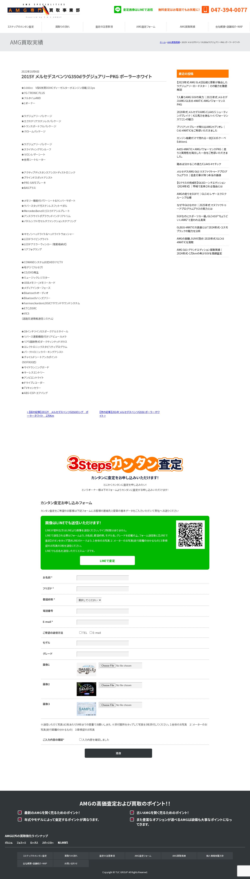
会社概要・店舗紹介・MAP (229, 26)
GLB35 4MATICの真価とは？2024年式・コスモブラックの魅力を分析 (202, 229)
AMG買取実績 (187, 26)
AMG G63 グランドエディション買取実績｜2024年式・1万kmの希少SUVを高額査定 (200, 251)
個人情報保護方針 (215, 855)
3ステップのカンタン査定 (21, 26)
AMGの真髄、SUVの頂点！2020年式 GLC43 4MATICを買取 (200, 240)
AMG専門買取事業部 (44, 11)
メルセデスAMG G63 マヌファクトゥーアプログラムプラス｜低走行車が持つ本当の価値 (202, 173)
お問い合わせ (70, 863)
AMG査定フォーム (145, 26)
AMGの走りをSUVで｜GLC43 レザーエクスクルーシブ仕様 (201, 195)
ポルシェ (9, 842)
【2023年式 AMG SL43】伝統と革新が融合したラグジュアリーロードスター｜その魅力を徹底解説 (202, 85)
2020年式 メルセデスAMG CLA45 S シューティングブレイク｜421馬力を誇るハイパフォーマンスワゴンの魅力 (202, 115)
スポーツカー (48, 842)
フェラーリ (21, 842)
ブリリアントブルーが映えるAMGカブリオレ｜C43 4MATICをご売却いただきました (201, 128)
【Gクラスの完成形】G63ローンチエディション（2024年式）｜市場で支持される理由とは (201, 184)
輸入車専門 (63, 842)
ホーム (162, 42)
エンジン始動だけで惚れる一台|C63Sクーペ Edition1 (201, 139)
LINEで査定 (107, 560)
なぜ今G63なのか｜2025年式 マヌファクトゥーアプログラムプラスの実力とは (201, 206)
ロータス (34, 842)
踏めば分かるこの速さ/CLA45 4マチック (199, 164)
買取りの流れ (62, 26)
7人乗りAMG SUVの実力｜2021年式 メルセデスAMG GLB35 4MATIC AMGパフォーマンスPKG (202, 100)
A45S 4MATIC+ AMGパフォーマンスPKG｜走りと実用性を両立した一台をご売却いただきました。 (202, 152)
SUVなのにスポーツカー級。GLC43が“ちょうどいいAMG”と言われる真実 (202, 218)
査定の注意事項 (104, 26)
